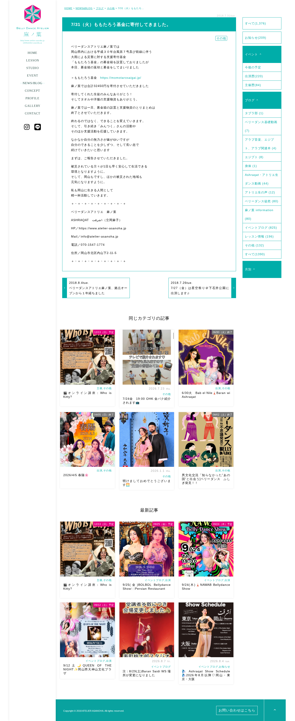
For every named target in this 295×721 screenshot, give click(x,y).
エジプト (254, 157)
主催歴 (253, 85)
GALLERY (32, 106)
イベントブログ (261, 227)
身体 (251, 166)
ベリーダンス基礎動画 (261, 126)
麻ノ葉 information (259, 214)
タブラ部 (254, 113)
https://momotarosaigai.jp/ (120, 77)
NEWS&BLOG (84, 8)
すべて (255, 23)
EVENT (32, 75)
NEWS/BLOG (32, 83)
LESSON (32, 60)
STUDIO (32, 68)
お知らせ (255, 37)
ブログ (100, 8)
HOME (32, 53)
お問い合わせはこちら (237, 710)
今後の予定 (253, 67)
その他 (111, 8)
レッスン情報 (259, 236)
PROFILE (32, 98)
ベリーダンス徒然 (261, 201)
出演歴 (254, 76)
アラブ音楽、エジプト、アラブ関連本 (260, 144)
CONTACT (32, 113)
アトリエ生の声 (260, 192)
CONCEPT (32, 90)
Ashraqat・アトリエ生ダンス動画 (261, 179)
